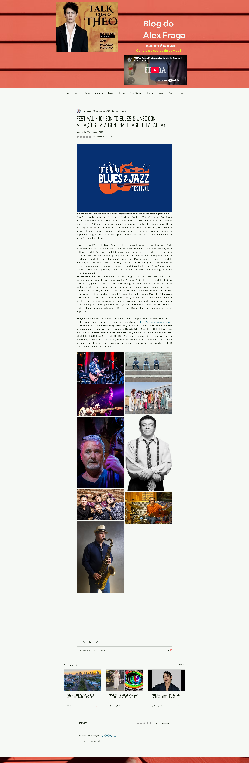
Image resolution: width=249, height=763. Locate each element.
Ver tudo (181, 664)
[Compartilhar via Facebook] (78, 642)
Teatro (77, 93)
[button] (182, 93)
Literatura (99, 93)
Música (160, 93)
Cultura (66, 93)
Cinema (150, 93)
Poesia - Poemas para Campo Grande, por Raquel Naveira (80, 696)
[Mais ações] (170, 110)
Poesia (110, 93)
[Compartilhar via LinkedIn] (90, 642)
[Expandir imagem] (100, 368)
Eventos (122, 93)
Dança (87, 93)
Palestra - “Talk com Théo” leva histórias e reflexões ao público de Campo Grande (166, 696)
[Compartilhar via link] (97, 642)
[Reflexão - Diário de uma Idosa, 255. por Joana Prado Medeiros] (124, 680)
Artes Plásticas (135, 93)
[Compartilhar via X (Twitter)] (84, 642)
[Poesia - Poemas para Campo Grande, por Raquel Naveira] (82, 680)
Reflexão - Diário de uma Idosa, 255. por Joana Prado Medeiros (124, 696)
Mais (170, 93)
